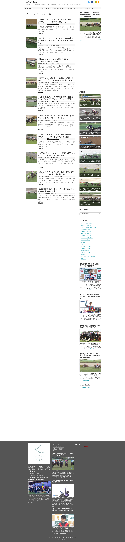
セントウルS (37, 8)
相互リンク (83, 259)
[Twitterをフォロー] (89, 2)
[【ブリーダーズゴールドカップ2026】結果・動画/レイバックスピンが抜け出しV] (90, 114)
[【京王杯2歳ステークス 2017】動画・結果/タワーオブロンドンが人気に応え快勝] (31, 157)
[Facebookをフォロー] (92, 2)
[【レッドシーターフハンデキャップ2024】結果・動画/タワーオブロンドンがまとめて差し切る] (31, 42)
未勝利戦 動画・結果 (86, 231)
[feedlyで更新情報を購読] (95, 2)
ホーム (26, 8)
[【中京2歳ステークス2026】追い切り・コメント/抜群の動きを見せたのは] (90, 128)
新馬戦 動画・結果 (51, 193)
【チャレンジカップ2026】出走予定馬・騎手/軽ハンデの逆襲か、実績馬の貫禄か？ (90, 104)
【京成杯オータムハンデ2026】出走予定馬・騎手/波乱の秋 (90, 203)
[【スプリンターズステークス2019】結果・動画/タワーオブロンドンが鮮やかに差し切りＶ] (31, 82)
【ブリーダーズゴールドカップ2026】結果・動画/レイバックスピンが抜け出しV (90, 119)
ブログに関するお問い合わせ (37, 475)
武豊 (90, 8)
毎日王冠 (85, 8)
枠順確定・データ (85, 248)
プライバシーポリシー (35, 473)
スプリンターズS (78, 8)
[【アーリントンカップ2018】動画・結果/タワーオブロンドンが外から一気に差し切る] (31, 139)
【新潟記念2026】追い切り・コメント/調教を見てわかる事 (90, 147)
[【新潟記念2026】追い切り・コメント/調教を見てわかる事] (90, 142)
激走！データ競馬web (58, 448)
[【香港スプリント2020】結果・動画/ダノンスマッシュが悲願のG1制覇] (31, 63)
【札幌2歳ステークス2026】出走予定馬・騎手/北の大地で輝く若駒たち (90, 189)
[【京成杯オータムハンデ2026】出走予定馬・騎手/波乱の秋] (90, 199)
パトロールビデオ (85, 240)
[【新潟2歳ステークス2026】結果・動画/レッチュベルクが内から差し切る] (90, 170)
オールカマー (63, 8)
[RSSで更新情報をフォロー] (97, 2)
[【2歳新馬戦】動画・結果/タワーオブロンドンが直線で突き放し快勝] (31, 193)
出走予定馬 (83, 242)
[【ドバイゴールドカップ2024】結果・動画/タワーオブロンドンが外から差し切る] (31, 24)
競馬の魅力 (31, 2)
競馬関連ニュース (85, 252)
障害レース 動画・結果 (87, 233)
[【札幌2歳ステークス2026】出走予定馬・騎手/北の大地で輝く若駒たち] (90, 184)
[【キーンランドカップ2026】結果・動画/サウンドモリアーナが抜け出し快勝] (90, 156)
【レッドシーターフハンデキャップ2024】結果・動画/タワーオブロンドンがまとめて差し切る (56, 40)
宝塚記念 (31, 8)
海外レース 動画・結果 (53, 24)
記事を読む (40, 33)
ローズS (47, 8)
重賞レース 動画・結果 (52, 101)
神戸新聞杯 (70, 8)
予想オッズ (83, 244)
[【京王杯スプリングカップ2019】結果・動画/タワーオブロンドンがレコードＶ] (31, 120)
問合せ (93, 8)
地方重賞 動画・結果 (86, 235)
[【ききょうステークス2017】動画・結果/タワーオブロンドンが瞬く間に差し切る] (31, 176)
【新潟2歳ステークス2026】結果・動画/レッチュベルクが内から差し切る (90, 175)
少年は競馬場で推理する (58, 447)
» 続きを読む (91, 289)
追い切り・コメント (86, 246)
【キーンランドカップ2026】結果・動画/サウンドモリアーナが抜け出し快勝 (90, 161)
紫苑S (43, 8)
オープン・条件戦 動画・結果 (54, 176)
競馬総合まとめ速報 (57, 449)
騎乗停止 (83, 254)
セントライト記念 (55, 8)
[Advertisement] (90, 66)
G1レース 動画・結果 (52, 82)
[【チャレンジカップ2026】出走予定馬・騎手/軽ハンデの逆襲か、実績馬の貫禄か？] (90, 100)
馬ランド (55, 450)
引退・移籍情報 (85, 250)
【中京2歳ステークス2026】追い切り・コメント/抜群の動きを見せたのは (90, 133)
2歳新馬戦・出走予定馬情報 (88, 256)
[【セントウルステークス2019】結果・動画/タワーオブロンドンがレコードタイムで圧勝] (31, 101)
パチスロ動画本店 (85, 387)
